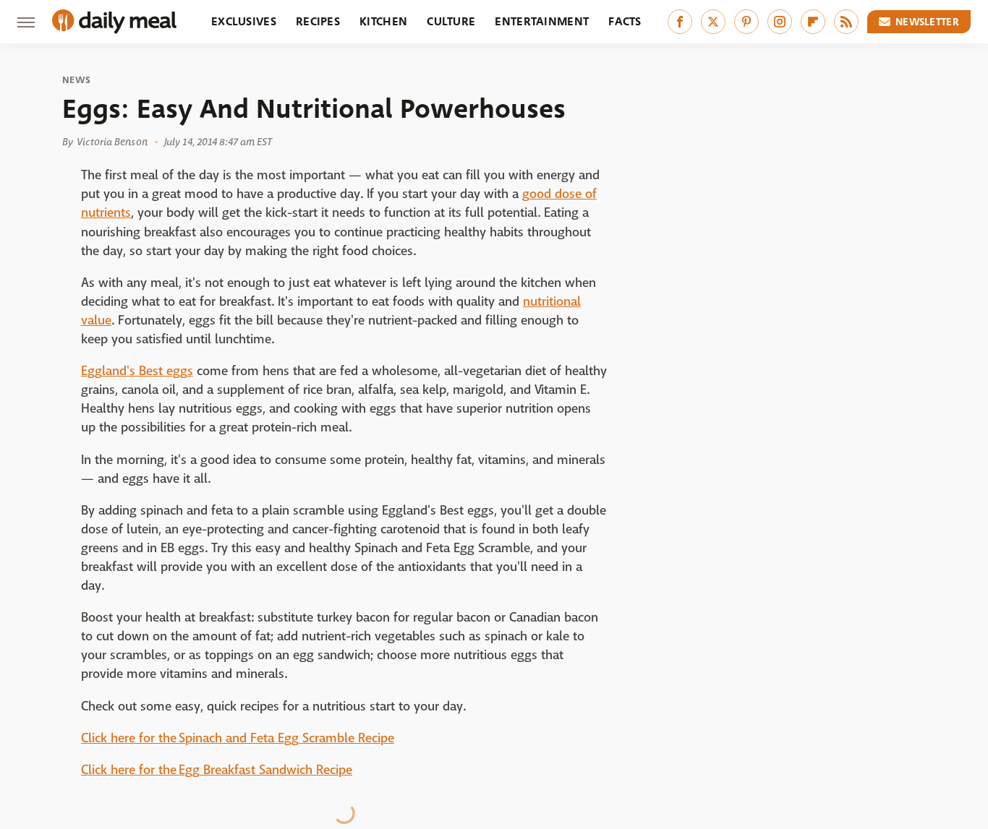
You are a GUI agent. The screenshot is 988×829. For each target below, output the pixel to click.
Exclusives (243, 21)
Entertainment (542, 21)
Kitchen (383, 21)
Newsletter (927, 21)
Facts (625, 21)
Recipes (318, 21)
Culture (451, 21)
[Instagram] (779, 21)
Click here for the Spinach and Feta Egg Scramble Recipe (237, 738)
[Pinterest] (746, 21)
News (76, 80)
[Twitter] (713, 21)
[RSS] (846, 21)
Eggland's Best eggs (137, 371)
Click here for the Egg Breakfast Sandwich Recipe (216, 770)
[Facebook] (680, 21)
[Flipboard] (813, 21)
